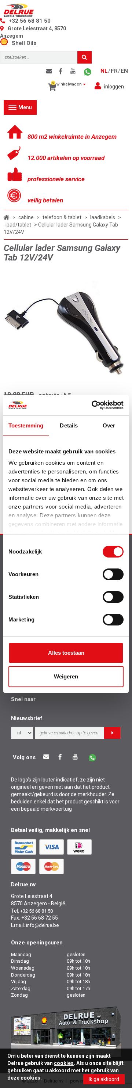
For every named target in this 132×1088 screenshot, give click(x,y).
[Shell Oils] (6, 43)
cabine (26, 217)
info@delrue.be (42, 925)
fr (114, 71)
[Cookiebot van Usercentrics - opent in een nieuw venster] (93, 405)
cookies (64, 1063)
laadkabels (102, 217)
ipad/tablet (18, 225)
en (124, 71)
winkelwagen (67, 84)
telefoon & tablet (62, 217)
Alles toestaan (66, 653)
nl (104, 71)
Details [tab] (69, 425)
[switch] (113, 574)
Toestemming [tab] (25, 425)
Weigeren (66, 676)
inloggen (114, 87)
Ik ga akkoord (104, 1079)
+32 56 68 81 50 (30, 21)
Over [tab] (109, 425)
